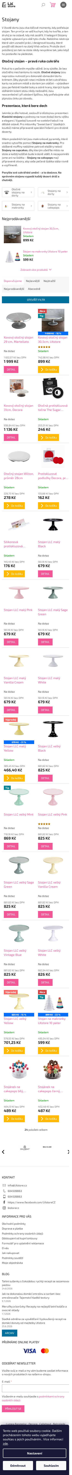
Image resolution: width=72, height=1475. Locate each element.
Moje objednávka (12, 1262)
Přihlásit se (13, 1408)
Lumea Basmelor (16, 1424)
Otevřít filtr (36, 299)
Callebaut (45, 1424)
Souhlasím (51, 1465)
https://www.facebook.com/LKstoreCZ (31, 1202)
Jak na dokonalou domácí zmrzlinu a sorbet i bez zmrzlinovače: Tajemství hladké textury (31, 1295)
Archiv (9, 1333)
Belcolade (59, 1424)
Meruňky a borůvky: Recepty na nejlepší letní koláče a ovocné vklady (34, 1308)
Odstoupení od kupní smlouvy (19, 1238)
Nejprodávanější (14, 288)
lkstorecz (13, 1207)
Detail (11, 369)
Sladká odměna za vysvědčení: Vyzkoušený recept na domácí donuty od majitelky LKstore (34, 1320)
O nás (5, 1248)
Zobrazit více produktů (34, 269)
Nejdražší (49, 280)
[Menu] (63, 5)
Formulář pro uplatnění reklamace (23, 1243)
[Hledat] (43, 5)
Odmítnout (18, 1465)
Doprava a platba (12, 1228)
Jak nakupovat (10, 1253)
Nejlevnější (33, 280)
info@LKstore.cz (17, 1185)
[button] (67, 1152)
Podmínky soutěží (12, 1258)
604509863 (15, 1191)
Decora (33, 1424)
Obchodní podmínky (14, 1223)
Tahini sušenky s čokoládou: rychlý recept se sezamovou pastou (36, 1283)
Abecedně (34, 288)
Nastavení (34, 1453)
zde (5, 1443)
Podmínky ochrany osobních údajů (22, 1233)
